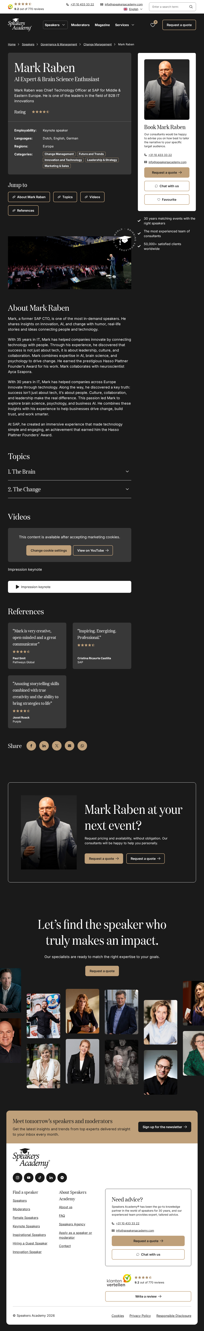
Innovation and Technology (63, 160)
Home (12, 44)
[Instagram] (17, 1177)
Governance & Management (59, 44)
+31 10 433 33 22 (82, 4)
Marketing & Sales (57, 165)
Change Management (97, 44)
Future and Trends (91, 154)
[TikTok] (40, 1177)
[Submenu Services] (132, 24)
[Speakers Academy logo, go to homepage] (20, 24)
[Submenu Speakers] (63, 24)
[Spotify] (62, 1177)
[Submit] (191, 7)
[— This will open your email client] (69, 746)
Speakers (28, 44)
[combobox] (167, 7)
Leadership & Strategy (102, 160)
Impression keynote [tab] (35, 587)
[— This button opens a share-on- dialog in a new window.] (31, 746)
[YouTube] (28, 1177)
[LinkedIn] (51, 1177)
